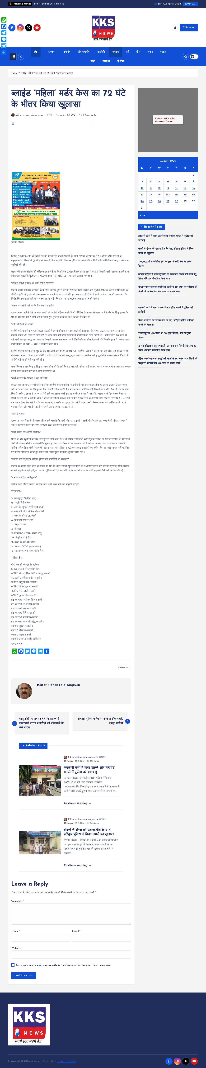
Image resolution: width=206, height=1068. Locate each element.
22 (185, 194)
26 (159, 201)
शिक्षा (93, 61)
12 (159, 188)
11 (151, 188)
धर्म (127, 52)
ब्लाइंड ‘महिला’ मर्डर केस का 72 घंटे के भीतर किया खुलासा (47, 73)
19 (159, 194)
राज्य (50, 52)
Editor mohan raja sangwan (29, 115)
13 (168, 188)
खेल (138, 52)
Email (76, 931)
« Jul (143, 215)
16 (193, 188)
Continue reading (76, 803)
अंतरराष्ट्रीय (83, 52)
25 (150, 201)
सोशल (163, 52)
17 (142, 194)
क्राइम (115, 52)
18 (151, 194)
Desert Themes (66, 1061)
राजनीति (101, 52)
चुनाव (150, 52)
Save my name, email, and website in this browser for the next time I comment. (63, 965)
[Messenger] (4, 39)
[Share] (4, 52)
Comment (17, 901)
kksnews (124, 667)
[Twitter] (4, 33)
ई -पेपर (120, 61)
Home (14, 73)
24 (142, 201)
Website (16, 948)
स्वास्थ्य (106, 61)
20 (167, 194)
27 (167, 201)
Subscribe (189, 27)
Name (15, 931)
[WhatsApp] (4, 20)
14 (176, 188)
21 (176, 194)
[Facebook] (4, 26)
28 (176, 201)
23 (193, 194)
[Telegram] (4, 45)
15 (185, 188)
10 (142, 188)
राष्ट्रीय (66, 52)
